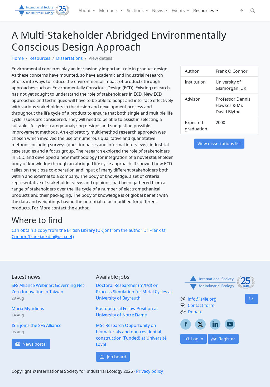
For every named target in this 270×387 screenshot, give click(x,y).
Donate (195, 312)
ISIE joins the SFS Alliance (36, 325)
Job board (116, 357)
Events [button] (179, 10)
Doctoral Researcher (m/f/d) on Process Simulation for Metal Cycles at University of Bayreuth (134, 291)
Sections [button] (136, 10)
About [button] (85, 10)
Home (18, 58)
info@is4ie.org (202, 299)
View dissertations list (219, 143)
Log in (196, 339)
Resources (40, 58)
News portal (34, 344)
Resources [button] (204, 10)
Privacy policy (149, 371)
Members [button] (109, 10)
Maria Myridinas (28, 308)
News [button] (158, 10)
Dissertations (69, 58)
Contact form (201, 305)
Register (226, 339)
